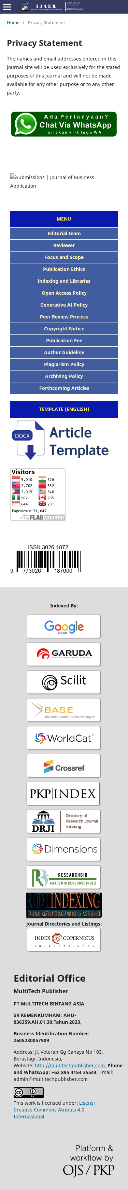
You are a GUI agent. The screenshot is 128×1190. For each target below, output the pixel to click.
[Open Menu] (7, 7)
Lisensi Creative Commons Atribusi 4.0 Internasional (54, 1110)
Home (13, 22)
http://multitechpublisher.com (70, 1065)
